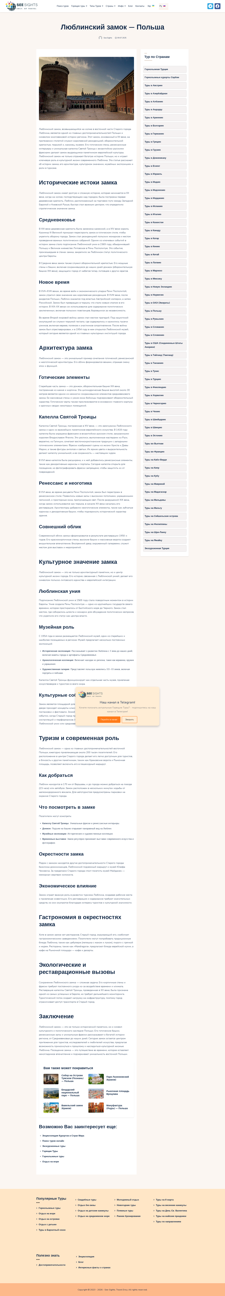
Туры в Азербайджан (156, 93)
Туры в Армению (154, 117)
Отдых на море (50, 1161)
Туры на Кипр (152, 468)
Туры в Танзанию (154, 363)
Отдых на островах (49, 1219)
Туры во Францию (154, 451)
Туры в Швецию (153, 427)
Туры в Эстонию (153, 435)
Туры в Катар (152, 238)
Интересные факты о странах (94, 1267)
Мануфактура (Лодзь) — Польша (117, 1107)
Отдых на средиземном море (94, 1216)
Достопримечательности (52, 1265)
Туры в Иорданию (154, 198)
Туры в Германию (154, 133)
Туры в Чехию (152, 411)
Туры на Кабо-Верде (156, 460)
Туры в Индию (152, 182)
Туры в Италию (153, 214)
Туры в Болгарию (154, 125)
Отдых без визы (87, 1205)
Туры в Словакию (154, 327)
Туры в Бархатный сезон (52, 1230)
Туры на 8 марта (165, 1200)
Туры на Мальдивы (155, 500)
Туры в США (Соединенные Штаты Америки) (164, 345)
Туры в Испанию (154, 206)
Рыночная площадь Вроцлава (117, 1092)
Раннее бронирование (128, 1216)
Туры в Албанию (154, 101)
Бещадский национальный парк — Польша (70, 1092)
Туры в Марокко (153, 270)
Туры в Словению (154, 335)
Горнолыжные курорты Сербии (162, 77)
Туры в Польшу (153, 311)
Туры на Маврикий (155, 484)
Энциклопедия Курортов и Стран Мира (63, 1135)
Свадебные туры (87, 1200)
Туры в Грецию (153, 142)
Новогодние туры (126, 1205)
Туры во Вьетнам (154, 443)
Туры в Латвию (153, 262)
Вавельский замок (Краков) (72, 1107)
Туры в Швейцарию (155, 419)
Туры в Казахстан (154, 222)
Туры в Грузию (153, 150)
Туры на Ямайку (153, 540)
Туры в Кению (152, 246)
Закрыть (129, 719)
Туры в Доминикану (155, 158)
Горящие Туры (50, 1151)
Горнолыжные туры (53, 1156)
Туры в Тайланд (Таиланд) (159, 355)
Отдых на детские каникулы (93, 1210)
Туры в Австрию (153, 85)
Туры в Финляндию (155, 387)
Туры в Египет (152, 166)
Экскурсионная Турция (157, 548)
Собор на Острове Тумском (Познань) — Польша (72, 1078)
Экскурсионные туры (53, 1146)
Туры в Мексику (153, 278)
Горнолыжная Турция (156, 69)
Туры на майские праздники (171, 1216)
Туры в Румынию (154, 319)
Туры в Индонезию (155, 190)
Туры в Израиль (153, 174)
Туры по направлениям (168, 1221)
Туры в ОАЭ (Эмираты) (157, 303)
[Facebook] (217, 6)
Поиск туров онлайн (53, 1141)
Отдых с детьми (47, 1224)
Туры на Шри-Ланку (155, 532)
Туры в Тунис (152, 371)
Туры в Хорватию (154, 395)
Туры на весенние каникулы (171, 1205)
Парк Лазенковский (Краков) (117, 1078)
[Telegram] (210, 6)
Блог (81, 1262)
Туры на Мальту (153, 508)
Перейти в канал (109, 719)
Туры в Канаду (152, 230)
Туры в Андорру (153, 109)
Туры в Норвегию (154, 295)
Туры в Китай (152, 254)
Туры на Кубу (152, 476)
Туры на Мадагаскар (156, 492)
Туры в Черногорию (155, 403)
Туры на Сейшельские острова (161, 516)
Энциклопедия (86, 1256)
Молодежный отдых (128, 1200)
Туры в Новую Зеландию (158, 287)
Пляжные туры (125, 1210)
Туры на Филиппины (156, 524)
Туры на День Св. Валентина (171, 1210)
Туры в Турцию (153, 379)
